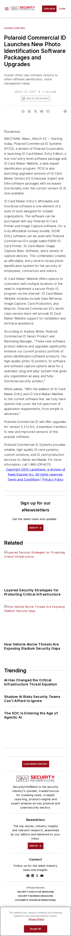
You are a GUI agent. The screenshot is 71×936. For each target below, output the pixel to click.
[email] (48, 111)
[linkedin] (29, 111)
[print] (65, 111)
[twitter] (35, 111)
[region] (35, 921)
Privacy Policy (53, 479)
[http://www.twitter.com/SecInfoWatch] (37, 875)
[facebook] (23, 111)
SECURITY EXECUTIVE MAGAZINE (35, 892)
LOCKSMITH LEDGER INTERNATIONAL (35, 900)
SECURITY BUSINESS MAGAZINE (35, 896)
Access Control (14, 28)
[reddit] (41, 111)
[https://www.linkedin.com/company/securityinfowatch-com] (32, 875)
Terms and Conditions (23, 479)
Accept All (35, 929)
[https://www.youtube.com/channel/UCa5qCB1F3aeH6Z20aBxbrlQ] (42, 875)
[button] (6, 8)
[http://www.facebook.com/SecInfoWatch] (28, 875)
